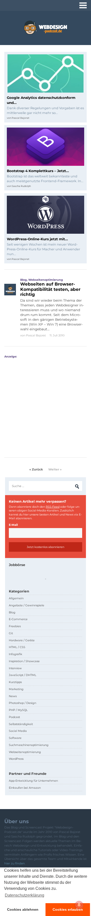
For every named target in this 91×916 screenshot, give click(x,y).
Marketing (16, 689)
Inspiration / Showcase (24, 661)
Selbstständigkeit (21, 724)
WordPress (16, 759)
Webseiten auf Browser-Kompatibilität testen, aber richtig (50, 289)
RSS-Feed (52, 506)
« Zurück (36, 469)
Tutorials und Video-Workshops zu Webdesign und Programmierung (45, 27)
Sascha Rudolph (21, 186)
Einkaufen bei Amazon (25, 787)
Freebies (15, 626)
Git (11, 633)
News (13, 696)
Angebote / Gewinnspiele (26, 605)
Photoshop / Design (22, 703)
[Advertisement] (45, 403)
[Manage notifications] (79, 905)
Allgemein (16, 598)
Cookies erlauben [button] (68, 909)
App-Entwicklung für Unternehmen (33, 780)
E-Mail (13, 525)
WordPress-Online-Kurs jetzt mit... (37, 239)
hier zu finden (14, 863)
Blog (23, 280)
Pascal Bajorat (20, 117)
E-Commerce (18, 619)
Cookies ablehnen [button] (22, 909)
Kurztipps (15, 682)
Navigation (83, 5)
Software (15, 738)
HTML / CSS (17, 647)
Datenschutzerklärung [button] (24, 895)
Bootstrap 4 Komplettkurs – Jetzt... (38, 171)
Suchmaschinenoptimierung (29, 745)
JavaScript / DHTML (22, 675)
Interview (15, 668)
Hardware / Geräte (22, 640)
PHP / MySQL (18, 710)
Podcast (14, 717)
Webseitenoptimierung (45, 280)
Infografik (15, 654)
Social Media (18, 731)
